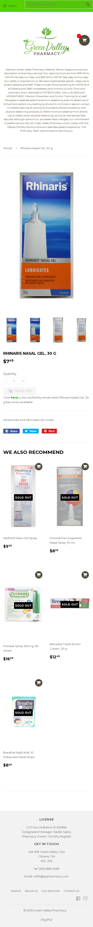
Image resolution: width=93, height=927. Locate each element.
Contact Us (71, 891)
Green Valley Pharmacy (50, 910)
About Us (31, 891)
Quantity (9, 374)
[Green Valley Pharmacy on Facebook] (78, 899)
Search (16, 891)
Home (7, 148)
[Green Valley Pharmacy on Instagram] (85, 899)
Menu (13, 6)
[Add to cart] (38, 466)
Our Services (51, 891)
